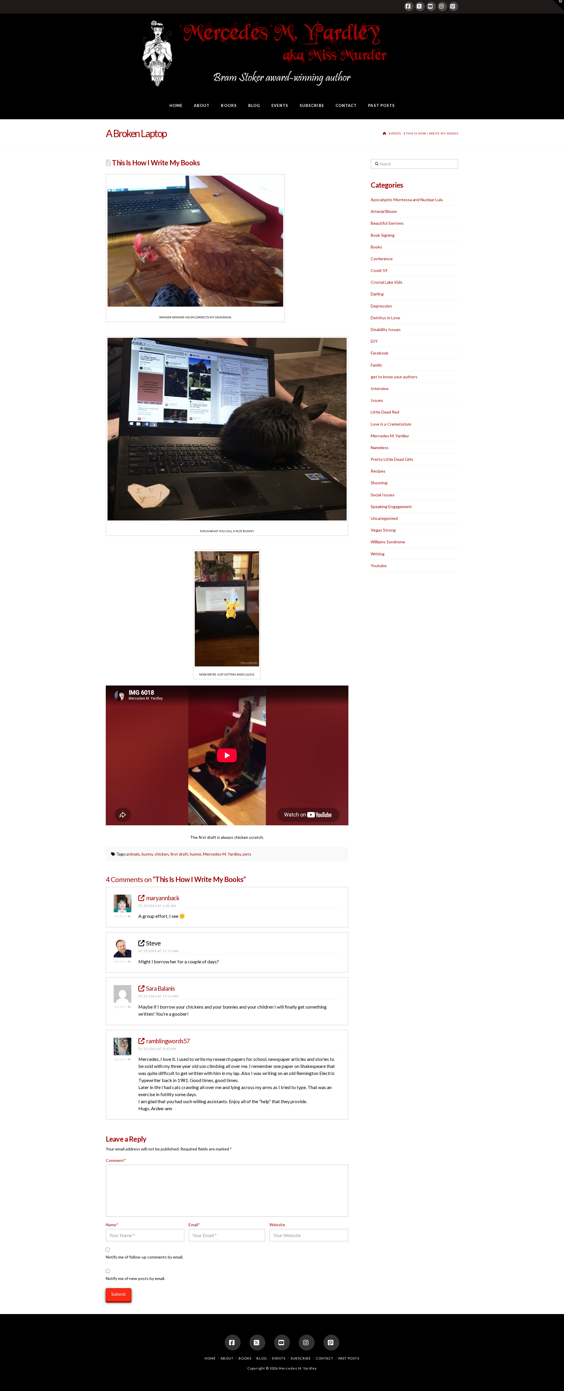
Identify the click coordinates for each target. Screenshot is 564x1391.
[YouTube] (431, 6)
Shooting (379, 482)
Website (277, 1224)
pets (247, 853)
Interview (380, 388)
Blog (261, 1358)
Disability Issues (386, 329)
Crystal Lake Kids (386, 282)
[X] (420, 6)
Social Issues (383, 494)
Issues (377, 400)
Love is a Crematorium (391, 423)
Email (194, 1224)
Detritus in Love (385, 317)
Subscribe (301, 1358)
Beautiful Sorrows (387, 223)
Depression (381, 305)
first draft (179, 853)
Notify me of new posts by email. (135, 1278)
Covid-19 (379, 270)
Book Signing (383, 235)
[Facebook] (409, 6)
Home (210, 1358)
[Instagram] (442, 6)
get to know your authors (394, 376)
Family (376, 364)
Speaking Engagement (391, 506)
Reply (121, 916)
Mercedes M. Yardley (222, 853)
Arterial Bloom (384, 211)
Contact (324, 1358)
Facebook (379, 352)
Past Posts (348, 1358)
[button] (558, 5)
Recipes (378, 470)
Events (279, 1358)
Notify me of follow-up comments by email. (144, 1256)
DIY (374, 341)
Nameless (380, 447)
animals (133, 853)
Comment (116, 1160)
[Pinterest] (453, 6)
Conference (382, 258)
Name (112, 1224)
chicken (162, 853)
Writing (378, 553)
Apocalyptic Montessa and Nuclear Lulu (407, 199)
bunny (147, 853)
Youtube (379, 565)
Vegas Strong (383, 529)
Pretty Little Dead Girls (392, 459)
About (227, 1358)
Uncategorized (384, 518)
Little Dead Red (385, 411)
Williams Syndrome (388, 541)
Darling (377, 293)
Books (376, 246)
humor (195, 853)
